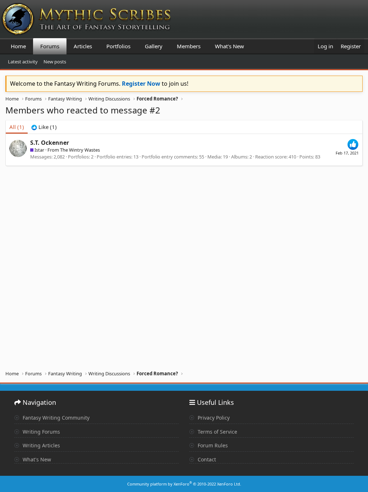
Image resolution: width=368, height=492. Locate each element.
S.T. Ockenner (49, 143)
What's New (229, 46)
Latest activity (23, 61)
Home (18, 46)
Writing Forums (40, 431)
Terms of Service (216, 431)
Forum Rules (212, 445)
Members (189, 46)
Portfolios (118, 46)
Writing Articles (40, 445)
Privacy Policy (213, 417)
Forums (49, 46)
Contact (206, 459)
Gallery (153, 46)
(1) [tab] (16, 126)
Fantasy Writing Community (55, 417)
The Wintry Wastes (80, 150)
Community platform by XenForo (184, 484)
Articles (83, 46)
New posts (54, 61)
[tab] (44, 127)
